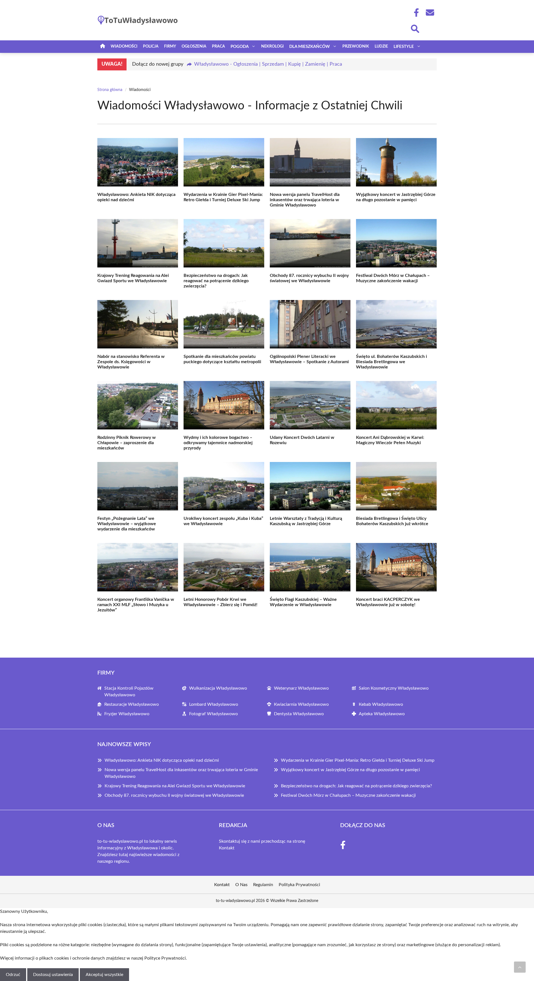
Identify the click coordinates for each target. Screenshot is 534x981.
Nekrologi (272, 46)
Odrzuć (13, 974)
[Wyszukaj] (415, 28)
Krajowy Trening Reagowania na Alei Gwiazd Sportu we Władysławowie (175, 786)
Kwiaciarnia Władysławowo (301, 704)
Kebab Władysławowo (381, 704)
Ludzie (381, 46)
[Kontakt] (430, 12)
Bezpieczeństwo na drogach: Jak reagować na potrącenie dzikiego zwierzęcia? (216, 280)
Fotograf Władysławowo (213, 714)
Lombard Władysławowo (213, 704)
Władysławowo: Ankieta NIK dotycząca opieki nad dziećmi (162, 760)
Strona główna (109, 90)
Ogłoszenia (194, 46)
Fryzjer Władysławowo (126, 714)
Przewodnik (355, 46)
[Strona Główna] (102, 46)
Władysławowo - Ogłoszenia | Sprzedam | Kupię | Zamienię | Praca (268, 64)
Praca (218, 46)
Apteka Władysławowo (382, 714)
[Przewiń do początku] (520, 967)
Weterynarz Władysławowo (301, 688)
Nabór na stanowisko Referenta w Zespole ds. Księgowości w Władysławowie (131, 361)
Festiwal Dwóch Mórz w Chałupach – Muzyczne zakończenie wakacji (348, 795)
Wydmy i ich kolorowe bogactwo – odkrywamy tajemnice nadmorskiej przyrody (218, 442)
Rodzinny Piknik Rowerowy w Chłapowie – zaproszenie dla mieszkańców (126, 442)
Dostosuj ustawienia (53, 974)
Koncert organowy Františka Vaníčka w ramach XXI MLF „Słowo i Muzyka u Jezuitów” (135, 604)
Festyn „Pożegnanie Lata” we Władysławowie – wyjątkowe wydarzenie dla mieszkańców (126, 523)
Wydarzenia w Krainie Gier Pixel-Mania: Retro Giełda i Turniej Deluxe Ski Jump (357, 760)
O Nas (241, 884)
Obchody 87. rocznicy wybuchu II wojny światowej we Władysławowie (174, 795)
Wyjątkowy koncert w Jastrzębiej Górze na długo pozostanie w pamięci (350, 770)
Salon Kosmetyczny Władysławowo (394, 688)
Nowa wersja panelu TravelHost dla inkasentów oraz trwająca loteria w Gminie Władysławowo (305, 199)
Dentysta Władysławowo (299, 714)
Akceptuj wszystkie (104, 974)
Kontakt (226, 848)
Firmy (170, 46)
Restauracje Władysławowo (131, 704)
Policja (151, 46)
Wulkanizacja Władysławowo (218, 688)
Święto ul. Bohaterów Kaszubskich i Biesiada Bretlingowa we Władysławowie (391, 361)
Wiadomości (124, 46)
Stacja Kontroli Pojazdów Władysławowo (129, 691)
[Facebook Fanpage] (415, 12)
